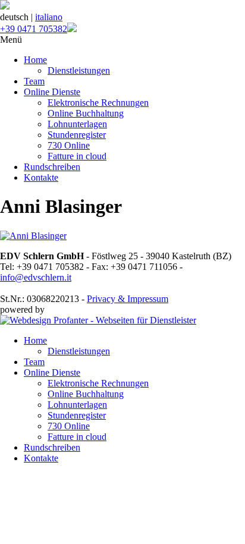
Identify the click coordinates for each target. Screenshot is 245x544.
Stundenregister (77, 135)
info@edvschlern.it (35, 277)
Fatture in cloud (77, 156)
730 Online (69, 145)
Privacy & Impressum (127, 299)
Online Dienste (52, 92)
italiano (48, 17)
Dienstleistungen (79, 70)
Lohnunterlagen (77, 124)
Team (34, 81)
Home (35, 60)
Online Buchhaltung (86, 113)
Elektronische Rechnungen (98, 103)
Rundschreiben (52, 167)
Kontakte (41, 177)
